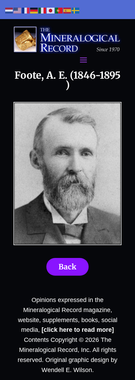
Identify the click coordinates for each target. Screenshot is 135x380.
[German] (34, 10)
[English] (18, 10)
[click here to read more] (78, 329)
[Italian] (42, 10)
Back (67, 266)
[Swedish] (76, 10)
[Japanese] (51, 10)
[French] (26, 10)
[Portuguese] (59, 10)
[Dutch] (9, 10)
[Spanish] (67, 10)
